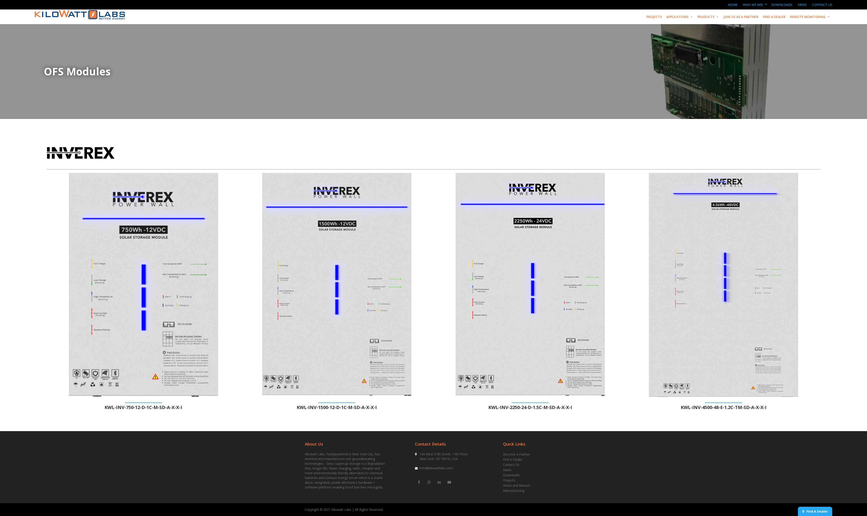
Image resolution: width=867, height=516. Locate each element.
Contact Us (822, 4)
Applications (677, 17)
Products (705, 17)
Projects (654, 17)
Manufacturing (513, 490)
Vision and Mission (516, 485)
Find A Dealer (817, 511)
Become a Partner (516, 454)
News (802, 4)
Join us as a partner (740, 17)
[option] (143, 292)
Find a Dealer (774, 17)
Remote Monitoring (807, 17)
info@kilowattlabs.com (436, 468)
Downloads (781, 4)
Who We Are (753, 4)
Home (732, 4)
